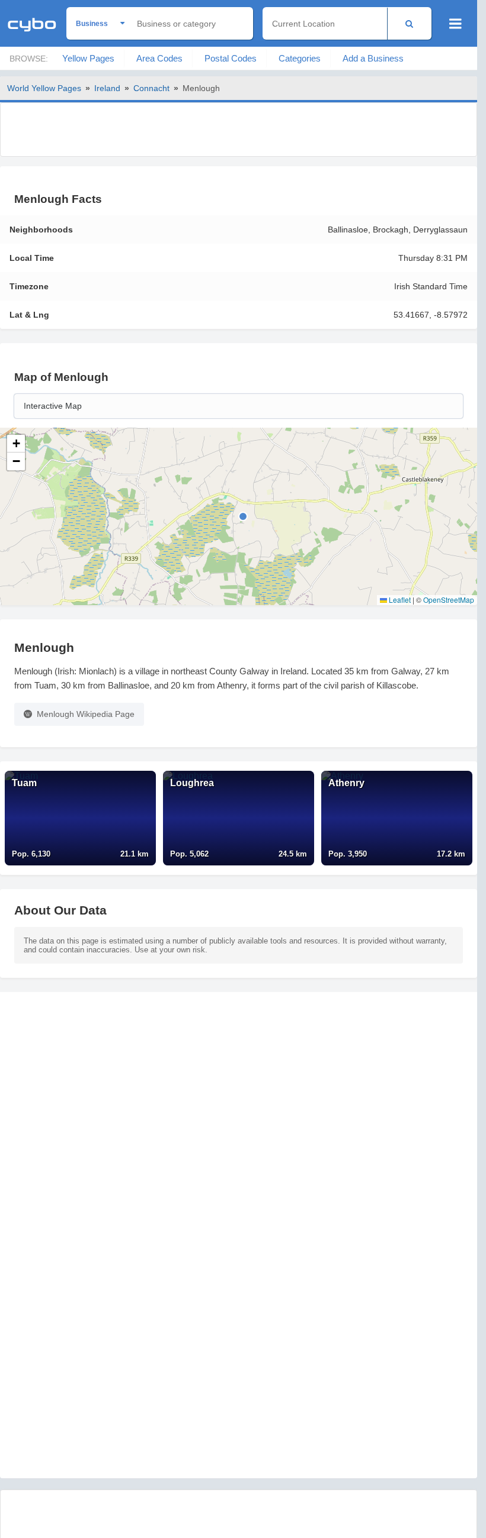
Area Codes (159, 58)
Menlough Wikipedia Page (86, 714)
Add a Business (373, 58)
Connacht (151, 88)
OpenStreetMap (448, 599)
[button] (16, 444)
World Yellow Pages (44, 88)
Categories (300, 58)
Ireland (107, 88)
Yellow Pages (88, 58)
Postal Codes (230, 58)
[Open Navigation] (455, 23)
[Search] (409, 23)
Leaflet (399, 599)
